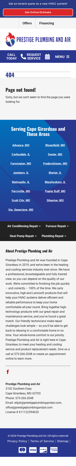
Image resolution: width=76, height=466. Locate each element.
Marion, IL (55, 172)
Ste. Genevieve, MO (20, 209)
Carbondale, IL (21, 154)
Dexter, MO (55, 154)
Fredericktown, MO (55, 163)
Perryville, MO (21, 191)
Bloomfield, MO (55, 145)
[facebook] (8, 372)
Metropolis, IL (21, 182)
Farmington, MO (21, 163)
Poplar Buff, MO (55, 191)
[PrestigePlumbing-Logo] (38, 34)
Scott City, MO (21, 200)
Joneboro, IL (21, 172)
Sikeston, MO (55, 200)
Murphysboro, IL (55, 182)
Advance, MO (20, 145)
